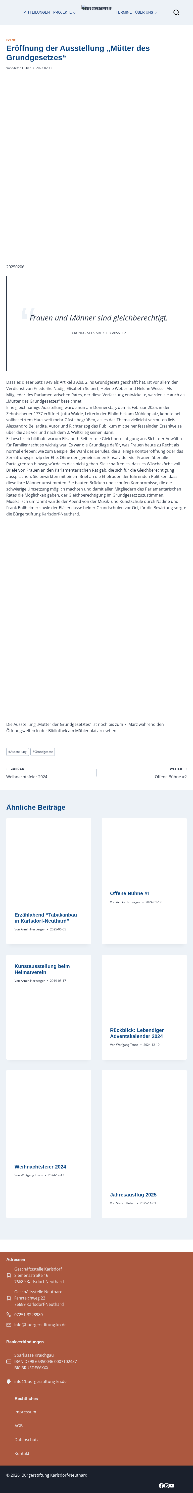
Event (11, 40)
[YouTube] (171, 1486)
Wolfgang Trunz (127, 1045)
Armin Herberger (33, 929)
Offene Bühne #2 (171, 773)
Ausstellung (17, 752)
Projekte (62, 12)
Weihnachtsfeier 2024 (26, 773)
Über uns (144, 12)
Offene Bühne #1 (130, 893)
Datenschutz (26, 1439)
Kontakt (22, 1453)
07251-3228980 (28, 1314)
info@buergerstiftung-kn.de (40, 1324)
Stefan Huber (21, 68)
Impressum (25, 1412)
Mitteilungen (36, 12)
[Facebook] (161, 1486)
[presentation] (48, 860)
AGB (19, 1426)
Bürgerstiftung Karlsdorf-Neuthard (54, 1475)
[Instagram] (166, 1486)
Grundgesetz (43, 752)
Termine (124, 12)
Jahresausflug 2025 (133, 1194)
